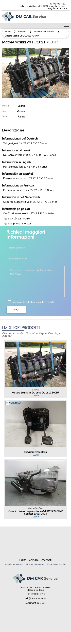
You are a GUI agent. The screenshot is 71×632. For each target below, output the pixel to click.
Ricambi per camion (44, 31)
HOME (22, 560)
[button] (16, 309)
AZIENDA (33, 560)
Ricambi (22, 31)
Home (8, 31)
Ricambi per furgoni (35, 564)
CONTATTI (46, 560)
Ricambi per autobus (56, 564)
